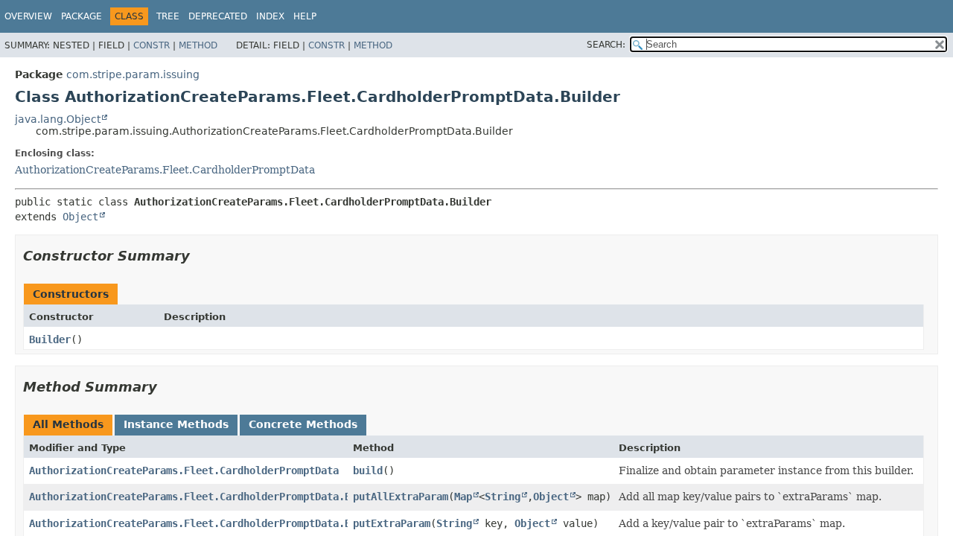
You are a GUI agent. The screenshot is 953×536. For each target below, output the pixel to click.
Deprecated (217, 16)
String (502, 496)
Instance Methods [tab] (176, 424)
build (368, 470)
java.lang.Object (58, 119)
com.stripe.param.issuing (133, 74)
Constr (151, 45)
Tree (167, 16)
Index (270, 16)
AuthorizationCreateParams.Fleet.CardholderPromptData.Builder (207, 496)
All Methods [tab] (68, 424)
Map (463, 496)
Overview (28, 16)
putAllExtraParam (400, 496)
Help (304, 16)
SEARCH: (606, 44)
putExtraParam (391, 523)
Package (81, 16)
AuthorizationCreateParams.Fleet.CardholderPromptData (165, 170)
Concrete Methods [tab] (303, 424)
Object (80, 217)
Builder (50, 339)
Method (198, 45)
